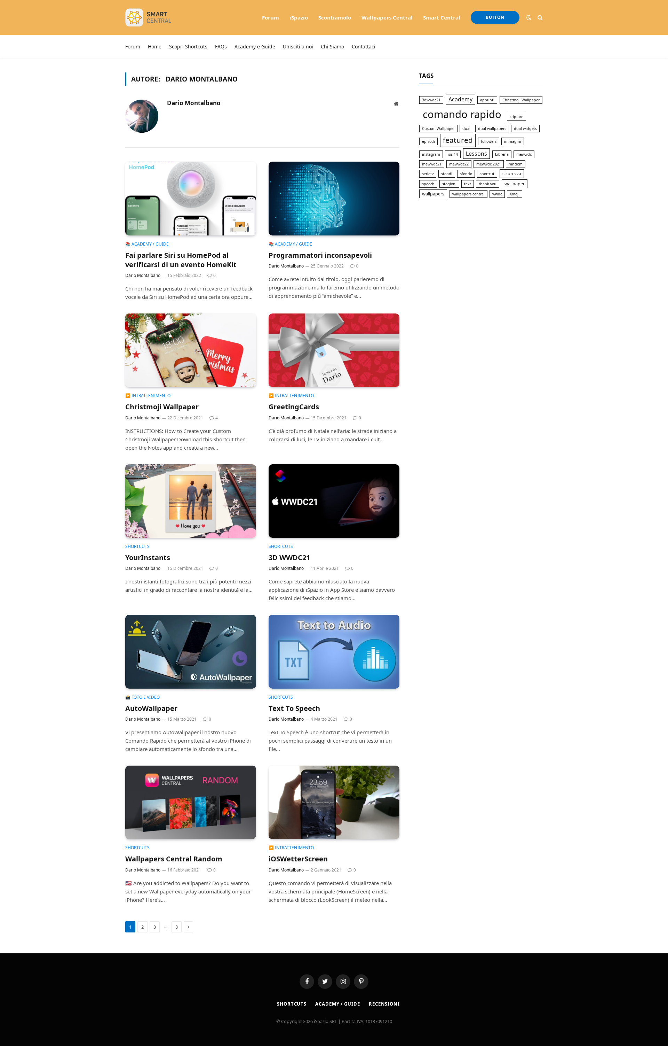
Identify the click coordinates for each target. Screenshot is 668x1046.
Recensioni (384, 1004)
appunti (487, 100)
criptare (516, 116)
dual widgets (525, 128)
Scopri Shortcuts (188, 46)
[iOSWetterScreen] (334, 802)
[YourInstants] (190, 501)
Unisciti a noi (298, 46)
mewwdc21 (432, 164)
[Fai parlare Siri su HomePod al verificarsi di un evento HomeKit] (190, 198)
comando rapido (462, 114)
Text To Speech (294, 708)
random (516, 164)
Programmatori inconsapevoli (320, 255)
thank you (487, 183)
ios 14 (453, 154)
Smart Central (441, 17)
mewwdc (524, 154)
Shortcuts (137, 546)
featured (458, 140)
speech (428, 183)
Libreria (502, 154)
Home (154, 46)
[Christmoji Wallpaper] (190, 350)
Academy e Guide (254, 46)
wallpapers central (468, 194)
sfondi (446, 173)
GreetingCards (294, 406)
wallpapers (433, 194)
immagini (512, 141)
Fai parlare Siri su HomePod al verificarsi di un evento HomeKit (181, 259)
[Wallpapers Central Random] (190, 802)
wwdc (497, 194)
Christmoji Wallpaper (162, 406)
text (467, 183)
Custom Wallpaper (438, 128)
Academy (460, 99)
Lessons (476, 153)
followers (488, 141)
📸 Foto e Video (142, 697)
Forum (270, 17)
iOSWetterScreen (298, 858)
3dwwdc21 (431, 100)
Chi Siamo (332, 46)
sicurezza (511, 173)
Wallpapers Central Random (173, 858)
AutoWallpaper (151, 708)
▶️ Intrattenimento (147, 395)
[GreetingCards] (334, 350)
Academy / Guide (337, 1004)
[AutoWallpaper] (190, 652)
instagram (431, 154)
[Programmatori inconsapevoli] (334, 198)
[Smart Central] (158, 17)
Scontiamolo (334, 17)
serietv (428, 173)
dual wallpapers (492, 128)
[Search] (539, 17)
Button (495, 17)
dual (466, 128)
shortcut (487, 173)
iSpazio (298, 17)
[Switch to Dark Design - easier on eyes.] (529, 17)
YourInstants (147, 557)
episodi (428, 141)
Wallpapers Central (387, 17)
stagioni (449, 183)
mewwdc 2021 (488, 164)
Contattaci (363, 46)
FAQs (221, 46)
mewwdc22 (459, 164)
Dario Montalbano (194, 103)
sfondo (466, 173)
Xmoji (514, 194)
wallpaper (514, 183)
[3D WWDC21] (334, 501)
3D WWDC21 (289, 557)
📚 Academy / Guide (147, 244)
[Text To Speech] (334, 652)
